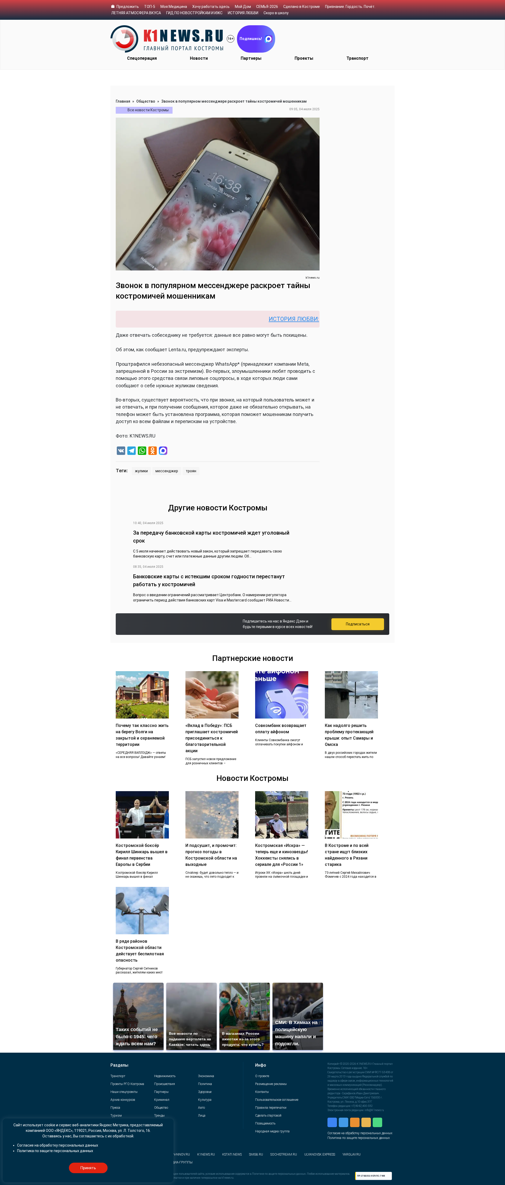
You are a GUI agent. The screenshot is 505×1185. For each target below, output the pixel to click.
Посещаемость (265, 1123)
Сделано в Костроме (301, 6)
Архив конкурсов (122, 1100)
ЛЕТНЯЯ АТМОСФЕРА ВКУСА (136, 13)
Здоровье (204, 1092)
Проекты (304, 58)
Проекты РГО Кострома (127, 1084)
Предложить (128, 6)
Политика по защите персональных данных (358, 1138)
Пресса (115, 1107)
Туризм (116, 1115)
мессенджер (166, 471)
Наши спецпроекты (124, 1092)
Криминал (161, 1100)
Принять (88, 1168)
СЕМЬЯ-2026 (267, 6)
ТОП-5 (149, 6)
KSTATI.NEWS (232, 1154)
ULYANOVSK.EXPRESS (319, 1154)
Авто (201, 1107)
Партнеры (251, 58)
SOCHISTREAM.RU (283, 1154)
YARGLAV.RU (351, 1154)
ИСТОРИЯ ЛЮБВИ (243, 13)
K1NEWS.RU (206, 1154)
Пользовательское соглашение (276, 1100)
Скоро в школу (276, 13)
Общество (145, 101)
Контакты (262, 1092)
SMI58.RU (256, 1154)
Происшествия (164, 1084)
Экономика (206, 1076)
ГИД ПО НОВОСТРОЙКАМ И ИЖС (194, 13)
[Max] (163, 451)
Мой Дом (243, 6)
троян (191, 471)
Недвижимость (164, 1076)
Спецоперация (142, 58)
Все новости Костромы (148, 110)
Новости (199, 58)
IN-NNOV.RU (181, 1154)
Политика (205, 1084)
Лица (201, 1115)
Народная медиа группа (272, 1131)
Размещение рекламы (271, 1084)
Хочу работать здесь (211, 6)
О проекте (262, 1076)
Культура (204, 1100)
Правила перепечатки (270, 1107)
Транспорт (357, 58)
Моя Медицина (173, 6)
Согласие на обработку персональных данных (359, 1133)
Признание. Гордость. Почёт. (350, 6)
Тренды (159, 1115)
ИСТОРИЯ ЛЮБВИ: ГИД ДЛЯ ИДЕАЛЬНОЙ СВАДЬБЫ (303, 319)
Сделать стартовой (268, 1115)
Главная (123, 101)
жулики (141, 471)
